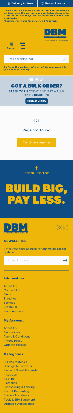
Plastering (10, 383)
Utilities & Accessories (19, 403)
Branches (10, 298)
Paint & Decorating (16, 391)
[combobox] (36, 59)
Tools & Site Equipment (19, 399)
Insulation (10, 374)
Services (9, 302)
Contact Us (12, 290)
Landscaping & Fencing (19, 387)
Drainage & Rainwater (18, 366)
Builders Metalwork (16, 395)
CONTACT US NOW (36, 101)
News (8, 294)
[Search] (65, 59)
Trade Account (14, 311)
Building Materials (15, 362)
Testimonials (12, 332)
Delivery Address (22, 3)
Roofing (9, 378)
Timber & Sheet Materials (20, 370)
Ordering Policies (15, 345)
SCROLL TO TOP (37, 173)
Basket (11, 46)
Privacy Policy (13, 340)
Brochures (11, 307)
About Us (10, 286)
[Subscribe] (65, 260)
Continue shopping (36, 142)
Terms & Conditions (17, 336)
